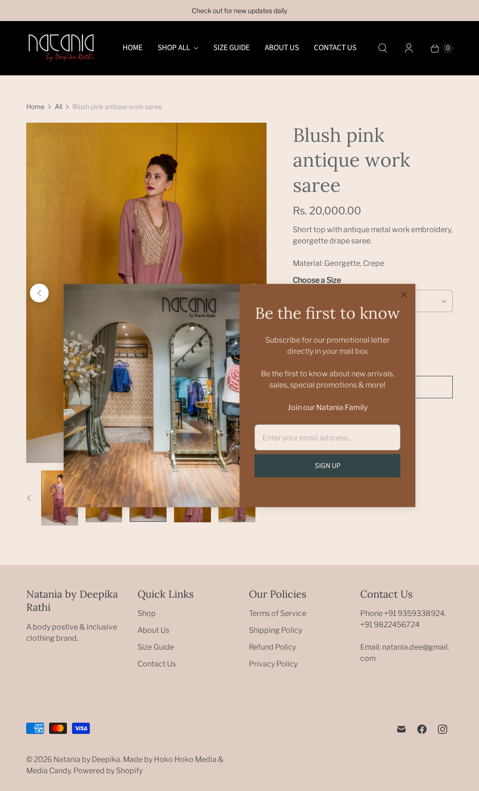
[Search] (383, 48)
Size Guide (231, 47)
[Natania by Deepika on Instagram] (442, 729)
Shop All (174, 47)
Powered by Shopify (108, 770)
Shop (147, 613)
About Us (282, 47)
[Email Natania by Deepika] (401, 729)
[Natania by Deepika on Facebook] (422, 729)
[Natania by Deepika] (61, 48)
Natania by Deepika (86, 759)
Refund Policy (272, 647)
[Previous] (39, 293)
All (58, 106)
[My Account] (409, 48)
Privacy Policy (273, 663)
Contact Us (335, 47)
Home (133, 47)
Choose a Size (317, 280)
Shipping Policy (275, 630)
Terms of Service (277, 613)
